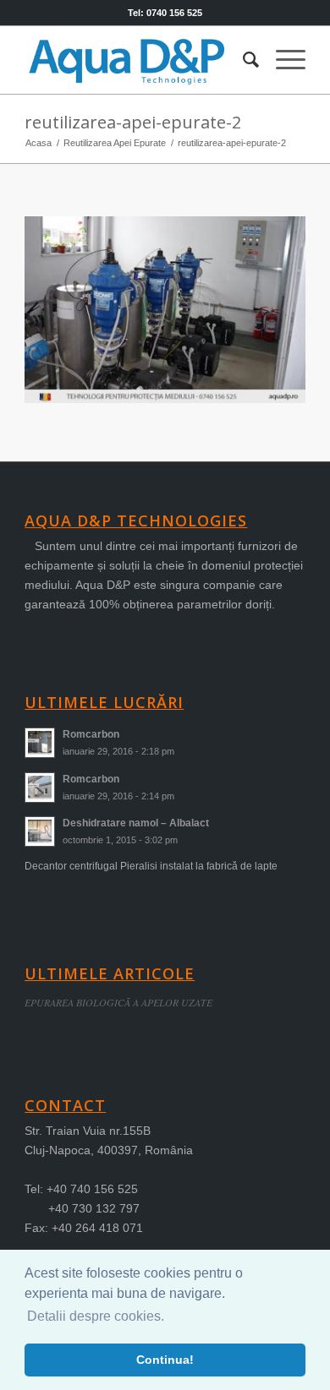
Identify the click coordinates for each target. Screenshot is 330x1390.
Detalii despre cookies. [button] (95, 1316)
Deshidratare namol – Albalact (136, 823)
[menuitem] (242, 60)
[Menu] (282, 60)
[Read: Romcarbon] (40, 743)
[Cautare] (242, 60)
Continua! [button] (165, 1359)
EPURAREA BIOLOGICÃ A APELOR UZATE (118, 1002)
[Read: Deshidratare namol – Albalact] (40, 831)
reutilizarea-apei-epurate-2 (133, 122)
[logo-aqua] (137, 60)
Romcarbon (91, 734)
